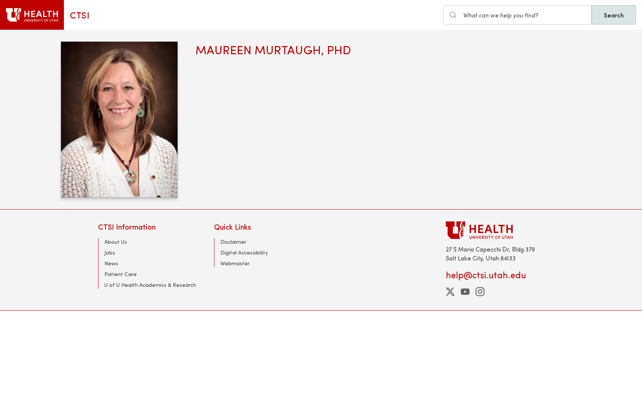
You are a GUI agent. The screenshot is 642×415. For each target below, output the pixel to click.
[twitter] (450, 291)
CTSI (80, 15)
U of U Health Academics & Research (150, 284)
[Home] (32, 15)
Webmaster (235, 263)
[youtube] (465, 291)
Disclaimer (233, 241)
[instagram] (480, 291)
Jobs (109, 252)
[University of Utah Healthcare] (495, 230)
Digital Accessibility (244, 252)
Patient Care (120, 274)
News (111, 263)
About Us (115, 241)
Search (614, 15)
